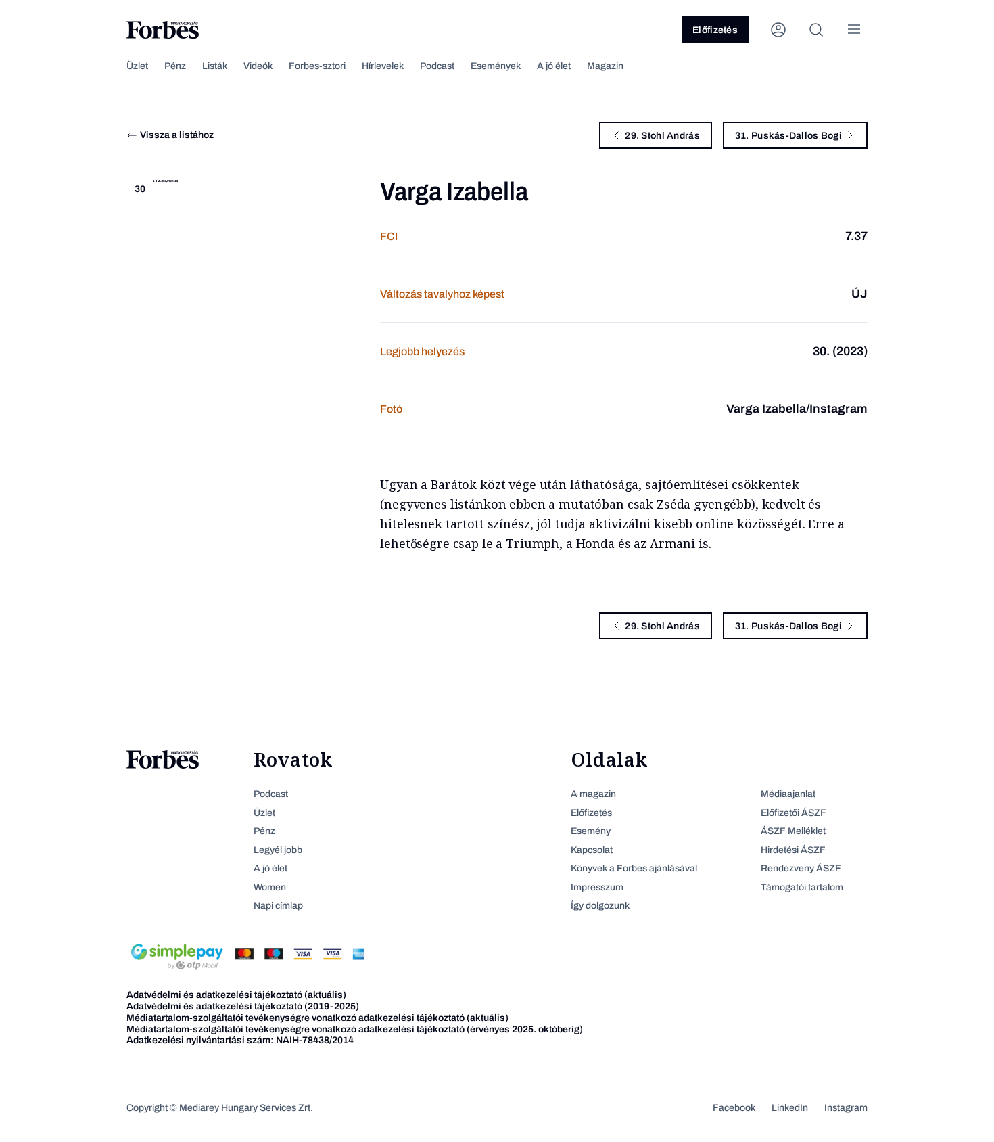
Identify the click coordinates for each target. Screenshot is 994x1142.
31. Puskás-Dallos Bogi (788, 136)
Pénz (175, 66)
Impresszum (597, 887)
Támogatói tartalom (802, 887)
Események (496, 66)
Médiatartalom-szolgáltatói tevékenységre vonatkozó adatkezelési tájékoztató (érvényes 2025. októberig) (354, 1029)
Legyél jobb (278, 850)
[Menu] (854, 29)
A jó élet (554, 66)
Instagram (846, 1108)
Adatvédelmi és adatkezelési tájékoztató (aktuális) (236, 995)
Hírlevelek (383, 66)
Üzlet (137, 66)
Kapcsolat (592, 850)
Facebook (734, 1108)
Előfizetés (715, 30)
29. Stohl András (662, 136)
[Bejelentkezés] (778, 29)
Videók (258, 66)
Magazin (605, 66)
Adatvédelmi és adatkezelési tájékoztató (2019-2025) (242, 1006)
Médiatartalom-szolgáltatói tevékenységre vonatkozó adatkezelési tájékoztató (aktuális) (317, 1018)
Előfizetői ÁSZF (793, 813)
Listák (214, 66)
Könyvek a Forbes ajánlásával (634, 868)
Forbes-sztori (317, 66)
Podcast (437, 66)
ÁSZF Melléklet (793, 831)
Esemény (591, 831)
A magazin (593, 794)
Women (270, 887)
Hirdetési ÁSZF (793, 850)
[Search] (816, 29)
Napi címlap (278, 905)
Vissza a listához (177, 135)
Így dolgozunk (600, 905)
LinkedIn (790, 1108)
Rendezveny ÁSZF (801, 868)
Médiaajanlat (788, 794)
